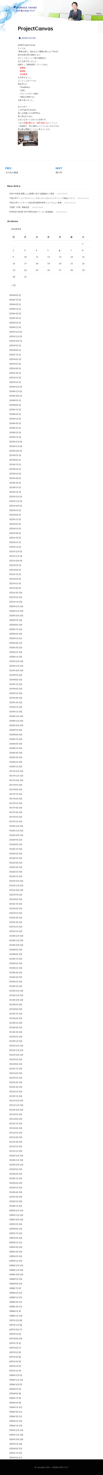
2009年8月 (13, 1229)
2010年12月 (14, 1155)
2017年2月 (13, 817)
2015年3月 (13, 922)
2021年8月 (13, 570)
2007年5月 (13, 1352)
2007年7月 (13, 1343)
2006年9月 (13, 1389)
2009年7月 (13, 1233)
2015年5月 (13, 913)
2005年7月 (13, 1453)
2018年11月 (14, 721)
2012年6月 (13, 1073)
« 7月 (13, 285)
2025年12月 (14, 332)
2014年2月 (13, 981)
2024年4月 (13, 423)
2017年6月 (13, 798)
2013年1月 (13, 1041)
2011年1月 (13, 1151)
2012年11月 (14, 1050)
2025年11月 (14, 336)
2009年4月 (13, 1247)
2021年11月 (14, 556)
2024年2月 (13, 432)
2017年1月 (13, 821)
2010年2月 (13, 1201)
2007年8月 (13, 1338)
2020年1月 (13, 657)
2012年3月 (13, 1087)
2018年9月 (13, 730)
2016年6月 (13, 853)
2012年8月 (13, 1064)
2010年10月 (14, 1164)
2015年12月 (14, 881)
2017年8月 (13, 789)
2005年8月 (13, 1448)
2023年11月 (14, 446)
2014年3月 (13, 977)
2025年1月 (13, 382)
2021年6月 (13, 579)
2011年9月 (13, 1114)
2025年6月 (13, 359)
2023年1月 (13, 492)
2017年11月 (14, 776)
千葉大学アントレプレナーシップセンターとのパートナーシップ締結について (42, 198)
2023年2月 (13, 487)
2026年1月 (13, 327)
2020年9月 (13, 620)
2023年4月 (13, 478)
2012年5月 (13, 1078)
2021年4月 (13, 588)
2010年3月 (13, 1197)
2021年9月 (13, 565)
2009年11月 (14, 1215)
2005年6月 (13, 1457)
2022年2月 (13, 542)
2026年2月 (13, 322)
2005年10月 (14, 1439)
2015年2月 (13, 927)
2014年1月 (13, 986)
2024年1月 (13, 437)
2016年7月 (13, 849)
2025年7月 (13, 354)
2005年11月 (14, 1435)
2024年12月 (14, 387)
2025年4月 (13, 368)
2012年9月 (13, 1059)
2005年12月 (14, 1430)
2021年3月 (13, 592)
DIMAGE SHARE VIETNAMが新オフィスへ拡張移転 (31, 212)
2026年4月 (13, 313)
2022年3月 (13, 538)
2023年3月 (13, 483)
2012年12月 (14, 1045)
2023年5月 (13, 473)
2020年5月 (13, 638)
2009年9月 (13, 1224)
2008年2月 (13, 1311)
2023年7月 (13, 464)
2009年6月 (13, 1238)
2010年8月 (13, 1174)
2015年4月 (13, 917)
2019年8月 (13, 679)
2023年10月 (14, 451)
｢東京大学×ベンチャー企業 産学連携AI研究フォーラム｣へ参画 (35, 202)
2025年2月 (13, 377)
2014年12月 (14, 936)
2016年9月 (13, 840)
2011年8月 (13, 1119)
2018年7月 (13, 739)
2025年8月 (13, 350)
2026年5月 (13, 309)
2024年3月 (13, 428)
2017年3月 (13, 812)
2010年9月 (13, 1169)
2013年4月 (13, 1027)
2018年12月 (14, 716)
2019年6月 (13, 689)
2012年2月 (13, 1091)
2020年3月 (13, 647)
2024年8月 (13, 405)
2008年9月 (13, 1279)
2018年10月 (14, 725)
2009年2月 (13, 1256)
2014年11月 (14, 940)
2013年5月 (13, 1023)
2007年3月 (13, 1361)
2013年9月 (13, 1004)
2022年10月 (14, 506)
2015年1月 (13, 931)
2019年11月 (14, 666)
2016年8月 (13, 844)
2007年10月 (14, 1329)
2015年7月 (13, 904)
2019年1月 (13, 711)
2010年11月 (14, 1160)
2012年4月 (13, 1082)
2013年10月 (14, 1000)
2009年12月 (14, 1210)
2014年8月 (13, 954)
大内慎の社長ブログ (60, 1467)
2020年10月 (14, 615)
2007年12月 (14, 1320)
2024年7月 (13, 409)
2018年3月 (13, 757)
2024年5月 (13, 419)
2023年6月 (13, 469)
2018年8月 (13, 734)
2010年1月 (13, 1206)
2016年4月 (13, 863)
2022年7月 (13, 519)
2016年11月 (14, 830)
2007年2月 (13, 1366)
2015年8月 (13, 899)
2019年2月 (13, 707)
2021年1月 (13, 602)
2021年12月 (14, 551)
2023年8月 (13, 460)
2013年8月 (13, 1009)
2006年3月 (13, 1416)
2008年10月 (14, 1274)
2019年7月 (13, 684)
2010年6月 (13, 1183)
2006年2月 (13, 1421)
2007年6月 (13, 1348)
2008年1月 (13, 1316)
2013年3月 (13, 1032)
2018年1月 (13, 766)
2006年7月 (13, 1398)
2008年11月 (14, 1270)
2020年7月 (13, 629)
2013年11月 (14, 995)
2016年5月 (13, 858)
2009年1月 (13, 1261)
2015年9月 (13, 895)
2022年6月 (13, 524)
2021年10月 (14, 560)
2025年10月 (14, 341)
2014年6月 (13, 963)
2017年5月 (13, 803)
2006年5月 (13, 1407)
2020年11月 (14, 611)
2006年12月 (14, 1375)
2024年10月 (14, 396)
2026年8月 (13, 295)
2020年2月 (13, 652)
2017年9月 (13, 785)
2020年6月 (13, 634)
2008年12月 (14, 1265)
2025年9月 (13, 345)
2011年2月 (13, 1146)
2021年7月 (13, 574)
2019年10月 (14, 670)
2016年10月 (14, 835)
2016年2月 (13, 872)
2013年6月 (13, 1018)
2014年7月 (13, 959)
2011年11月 (14, 1105)
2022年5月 (13, 528)
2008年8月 (13, 1283)
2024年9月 (13, 400)
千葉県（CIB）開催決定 (19, 207)
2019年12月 (14, 661)
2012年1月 (13, 1096)
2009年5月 (13, 1242)
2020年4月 (13, 643)
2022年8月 (13, 515)
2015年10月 (14, 890)
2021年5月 (13, 583)
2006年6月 (13, 1402)
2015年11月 (14, 885)
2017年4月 (13, 808)
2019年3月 (13, 702)
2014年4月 (13, 972)
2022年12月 (14, 496)
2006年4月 (13, 1412)
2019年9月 (13, 675)
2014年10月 (14, 945)
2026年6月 (13, 304)
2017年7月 (13, 794)
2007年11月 (14, 1325)
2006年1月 (13, 1425)
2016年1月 (13, 876)
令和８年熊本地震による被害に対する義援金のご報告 (31, 193)
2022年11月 (14, 501)
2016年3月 (13, 867)
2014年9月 (13, 949)
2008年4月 (13, 1302)
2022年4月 (13, 533)
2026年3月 (13, 318)
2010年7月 (13, 1178)
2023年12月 (14, 441)
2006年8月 (13, 1393)
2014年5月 (13, 968)
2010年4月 (13, 1192)
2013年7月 (13, 1014)
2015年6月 (13, 908)
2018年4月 (13, 753)
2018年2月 (13, 762)
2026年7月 (13, 300)
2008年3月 (13, 1306)
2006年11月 (14, 1380)
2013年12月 (14, 991)
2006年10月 (14, 1384)
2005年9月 (13, 1444)
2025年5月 (13, 364)
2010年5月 (13, 1187)
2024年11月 (14, 391)
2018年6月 (13, 744)
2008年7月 (13, 1288)
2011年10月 (14, 1110)
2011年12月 (14, 1100)
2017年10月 (14, 780)
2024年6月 (13, 414)
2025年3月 (13, 373)
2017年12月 (14, 771)
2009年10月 (14, 1219)
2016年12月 (14, 826)
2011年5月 (13, 1133)
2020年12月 (14, 606)
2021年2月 (13, 597)
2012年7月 (13, 1068)
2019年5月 (13, 693)
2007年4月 (13, 1357)
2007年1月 (13, 1370)
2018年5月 (13, 748)
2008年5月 (13, 1297)
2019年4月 (13, 698)
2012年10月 (14, 1055)
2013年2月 (13, 1036)
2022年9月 (13, 510)
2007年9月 (13, 1334)
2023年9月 (13, 455)
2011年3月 (13, 1142)
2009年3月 (13, 1252)
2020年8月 (13, 625)
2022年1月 (13, 547)
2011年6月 (13, 1128)
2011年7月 (13, 1123)
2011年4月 (13, 1137)
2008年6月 (13, 1293)
